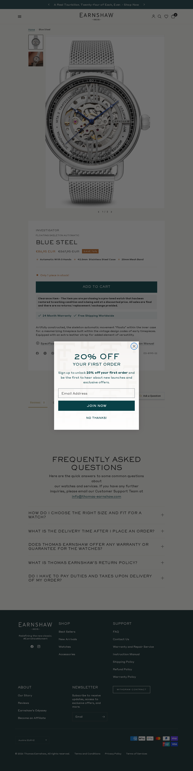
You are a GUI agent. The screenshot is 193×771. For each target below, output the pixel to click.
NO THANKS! (96, 418)
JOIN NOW (96, 405)
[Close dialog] (134, 346)
